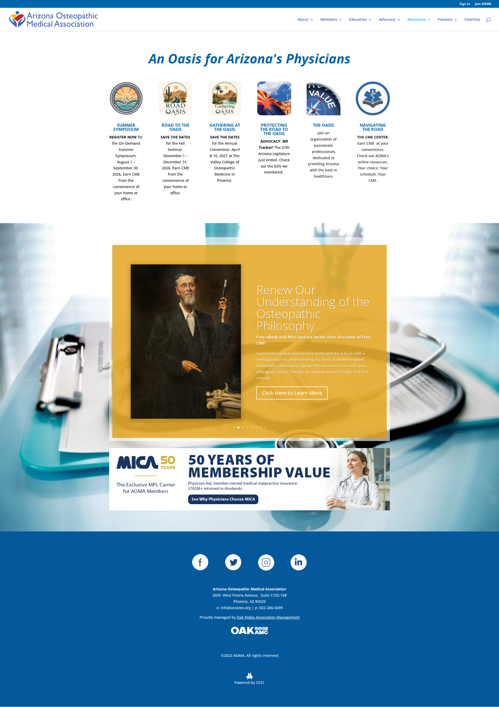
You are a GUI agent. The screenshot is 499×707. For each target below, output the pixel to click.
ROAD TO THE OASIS (175, 127)
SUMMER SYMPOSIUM (126, 127)
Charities (472, 20)
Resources (417, 20)
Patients (445, 20)
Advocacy (387, 20)
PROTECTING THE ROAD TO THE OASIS (274, 129)
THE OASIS (323, 125)
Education (358, 20)
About (303, 20)
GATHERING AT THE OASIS (224, 127)
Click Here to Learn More (292, 392)
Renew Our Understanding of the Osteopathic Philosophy (313, 308)
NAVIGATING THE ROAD (373, 127)
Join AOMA (483, 4)
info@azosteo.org (236, 607)
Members (328, 20)
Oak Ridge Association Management (268, 617)
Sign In (464, 4)
